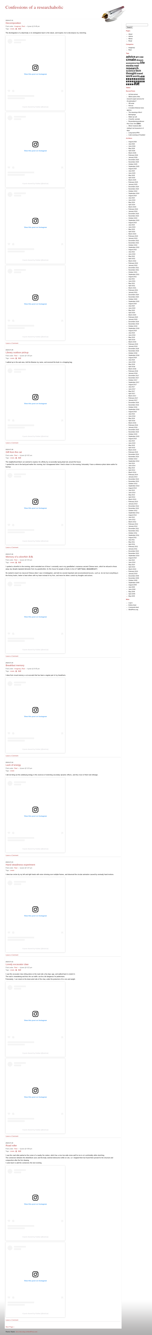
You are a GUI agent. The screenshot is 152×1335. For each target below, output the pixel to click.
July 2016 (131, 414)
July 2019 (131, 333)
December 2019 (133, 321)
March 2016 (132, 423)
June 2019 (131, 335)
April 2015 (131, 447)
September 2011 (133, 535)
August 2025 (132, 168)
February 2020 (133, 317)
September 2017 (133, 382)
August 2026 (132, 141)
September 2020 (133, 301)
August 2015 (132, 438)
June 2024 (131, 200)
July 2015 (131, 441)
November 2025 (133, 162)
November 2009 (133, 578)
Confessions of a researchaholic (34, 7)
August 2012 (132, 515)
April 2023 (131, 231)
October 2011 (132, 533)
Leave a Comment (12, 343)
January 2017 (132, 400)
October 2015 (132, 434)
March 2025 (132, 180)
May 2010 (131, 564)
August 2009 (132, 585)
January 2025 (132, 184)
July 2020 (131, 306)
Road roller (11, 1145)
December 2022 (133, 240)
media (129, 65)
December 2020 (133, 294)
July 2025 (131, 171)
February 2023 (133, 236)
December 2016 (133, 402)
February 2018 (133, 371)
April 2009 (131, 594)
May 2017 (131, 391)
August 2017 (132, 384)
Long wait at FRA (134, 132)
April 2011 (131, 544)
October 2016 (132, 407)
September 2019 (133, 328)
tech (138, 70)
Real (23, 26)
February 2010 (133, 571)
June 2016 (131, 416)
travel (140, 73)
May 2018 (131, 364)
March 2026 (132, 153)
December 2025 (133, 159)
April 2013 (131, 497)
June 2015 (131, 443)
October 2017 (132, 380)
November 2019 (133, 324)
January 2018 (132, 373)
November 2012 (133, 508)
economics (131, 63)
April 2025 (131, 177)
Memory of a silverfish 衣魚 (19, 557)
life (142, 62)
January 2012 (132, 526)
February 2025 (133, 182)
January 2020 (132, 319)
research (132, 68)
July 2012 (131, 517)
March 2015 (132, 450)
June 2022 (131, 254)
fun (138, 63)
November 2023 (133, 216)
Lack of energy (13, 765)
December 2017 (133, 375)
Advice (130, 36)
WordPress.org (133, 609)
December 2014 (133, 454)
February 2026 (133, 155)
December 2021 (133, 267)
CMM (141, 57)
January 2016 (132, 427)
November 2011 (133, 531)
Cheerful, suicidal (134, 119)
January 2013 (132, 504)
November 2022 (133, 243)
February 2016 (133, 425)
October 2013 (132, 483)
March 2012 (132, 522)
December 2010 (133, 551)
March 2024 (132, 207)
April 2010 (131, 567)
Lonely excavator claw (17, 964)
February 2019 (133, 344)
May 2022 (131, 256)
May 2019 (131, 337)
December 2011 (133, 528)
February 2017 (133, 398)
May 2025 (131, 175)
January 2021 (132, 292)
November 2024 (133, 189)
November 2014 (133, 456)
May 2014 (131, 468)
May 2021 (131, 283)
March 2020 (132, 315)
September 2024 (133, 193)
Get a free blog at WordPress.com (26, 1332)
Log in (130, 603)
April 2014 (131, 470)
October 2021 (132, 272)
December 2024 (133, 186)
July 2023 (131, 225)
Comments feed (133, 607)
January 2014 (132, 477)
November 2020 (133, 297)
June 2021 (131, 281)
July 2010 (131, 560)
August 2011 (132, 537)
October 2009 (132, 580)
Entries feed (132, 605)
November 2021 (133, 270)
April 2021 (131, 285)
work (129, 76)
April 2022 (131, 258)
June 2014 (131, 465)
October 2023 (132, 218)
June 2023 (131, 227)
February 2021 (133, 290)
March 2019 (132, 342)
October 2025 (132, 164)
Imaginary (17, 26)
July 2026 (131, 144)
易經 (19, 29)
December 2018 (133, 348)
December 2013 (133, 479)
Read (130, 41)
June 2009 (131, 589)
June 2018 (131, 362)
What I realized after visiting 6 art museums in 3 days (135, 128)
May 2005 (131, 596)
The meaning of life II (135, 112)
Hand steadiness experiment (20, 864)
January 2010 (132, 573)
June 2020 (131, 308)
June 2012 (131, 519)
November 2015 (133, 432)
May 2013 (131, 495)
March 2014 (132, 472)
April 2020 (131, 312)
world (136, 76)
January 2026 (132, 157)
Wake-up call (132, 117)
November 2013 (133, 481)
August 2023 (132, 222)
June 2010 (131, 562)
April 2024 (131, 204)
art (137, 57)
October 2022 (132, 245)
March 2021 (132, 288)
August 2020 (132, 303)
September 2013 (133, 486)
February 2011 (133, 546)
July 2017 (131, 387)
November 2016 (133, 405)
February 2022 (133, 263)
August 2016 (132, 411)
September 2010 (133, 555)
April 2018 (131, 366)
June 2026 (131, 146)
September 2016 (133, 409)
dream (139, 60)
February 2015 (133, 452)
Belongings (132, 114)
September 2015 (133, 436)
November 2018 (133, 351)
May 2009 (131, 591)
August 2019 (132, 330)
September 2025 (133, 166)
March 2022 (132, 261)
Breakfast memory (15, 665)
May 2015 (131, 445)
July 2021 (131, 279)
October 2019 (132, 326)
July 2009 (131, 587)
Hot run (130, 105)
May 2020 (131, 310)
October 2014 (132, 459)
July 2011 (131, 540)
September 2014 (133, 461)
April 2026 (131, 150)
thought (131, 73)
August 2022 (132, 249)
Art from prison (133, 94)
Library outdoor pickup (17, 352)
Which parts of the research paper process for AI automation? (135, 99)
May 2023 (131, 229)
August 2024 (132, 195)
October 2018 (132, 353)
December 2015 (133, 429)
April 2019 (131, 339)
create (12, 29)
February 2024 (133, 209)
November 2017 (133, 378)
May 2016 (131, 418)
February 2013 (133, 501)
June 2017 (131, 389)
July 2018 (131, 360)
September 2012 (133, 513)
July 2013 (131, 490)
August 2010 (132, 558)
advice (130, 56)
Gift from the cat (14, 452)
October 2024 (132, 191)
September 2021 (133, 274)
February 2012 (133, 524)
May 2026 (131, 148)
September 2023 (133, 220)
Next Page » (10, 1327)
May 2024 (131, 202)
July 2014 (131, 463)
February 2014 (133, 474)
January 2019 (132, 346)
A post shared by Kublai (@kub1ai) (35, 107)
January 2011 (132, 549)
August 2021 (132, 276)
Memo (130, 38)
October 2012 (132, 510)
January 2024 (132, 211)
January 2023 (132, 238)
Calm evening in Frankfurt (136, 135)
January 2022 (132, 265)
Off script (131, 103)
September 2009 (133, 582)
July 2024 (131, 198)
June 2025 (131, 173)
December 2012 (133, 506)
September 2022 (133, 247)
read (136, 65)
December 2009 (133, 576)
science (130, 70)
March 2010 (132, 569)
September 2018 (133, 355)
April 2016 (131, 420)
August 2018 (132, 357)
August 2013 (132, 488)
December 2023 (133, 213)
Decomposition (13, 23)
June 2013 (131, 492)
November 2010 (133, 553)
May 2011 (131, 542)
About (130, 34)
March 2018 (132, 369)
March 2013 (132, 499)
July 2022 (131, 252)
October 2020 (132, 299)
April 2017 (131, 393)
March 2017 (132, 396)
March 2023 (132, 234)
